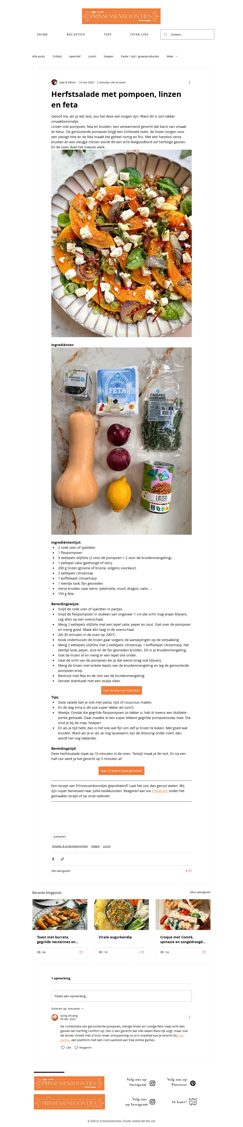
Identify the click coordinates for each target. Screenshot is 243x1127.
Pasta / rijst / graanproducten (140, 56)
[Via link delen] (62, 859)
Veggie (95, 846)
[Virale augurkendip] (121, 914)
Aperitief (74, 56)
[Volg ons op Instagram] (152, 1083)
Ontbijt (57, 56)
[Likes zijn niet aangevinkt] (62, 1047)
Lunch (92, 56)
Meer (170, 56)
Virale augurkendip (115, 937)
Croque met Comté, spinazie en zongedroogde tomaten (182, 939)
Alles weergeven (200, 892)
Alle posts (38, 56)
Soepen (108, 56)
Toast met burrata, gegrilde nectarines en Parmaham (56, 939)
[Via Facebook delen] (53, 859)
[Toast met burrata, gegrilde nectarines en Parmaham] (59, 914)
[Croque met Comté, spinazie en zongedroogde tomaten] (183, 914)
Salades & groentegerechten (70, 846)
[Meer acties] (189, 82)
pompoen (60, 836)
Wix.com (150, 1120)
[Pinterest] (192, 1083)
